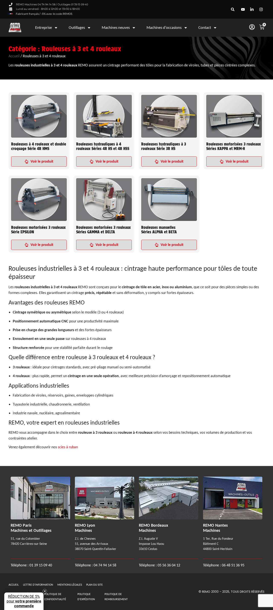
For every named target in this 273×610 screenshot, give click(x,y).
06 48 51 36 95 (233, 565)
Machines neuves (116, 27)
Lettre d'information (38, 584)
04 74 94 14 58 (105, 565)
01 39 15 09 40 (40, 565)
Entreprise (43, 27)
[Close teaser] (45, 591)
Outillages (77, 27)
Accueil (14, 56)
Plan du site (94, 584)
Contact (204, 27)
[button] (232, 9)
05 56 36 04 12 (169, 565)
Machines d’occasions (164, 27)
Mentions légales (69, 584)
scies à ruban (68, 447)
